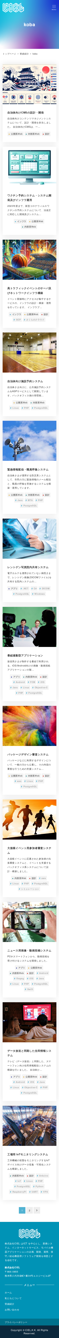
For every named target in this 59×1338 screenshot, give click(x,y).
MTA (29, 500)
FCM (31, 682)
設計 (46, 133)
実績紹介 (9, 1303)
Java (19, 500)
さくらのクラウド (34, 319)
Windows (38, 593)
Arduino (42, 1175)
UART (33, 1191)
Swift (29, 989)
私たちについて (13, 1298)
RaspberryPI (18, 1191)
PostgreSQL (40, 407)
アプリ (13, 588)
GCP (17, 319)
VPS (44, 1191)
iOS (41, 682)
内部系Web (33, 133)
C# (34, 588)
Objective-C (40, 687)
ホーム (8, 1292)
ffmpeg (19, 978)
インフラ (20, 221)
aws (18, 781)
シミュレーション (29, 888)
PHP (25, 407)
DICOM (44, 588)
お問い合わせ (12, 1309)
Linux (14, 407)
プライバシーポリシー (16, 1322)
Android (19, 682)
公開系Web (16, 133)
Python (38, 1186)
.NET (24, 588)
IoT (18, 1181)
